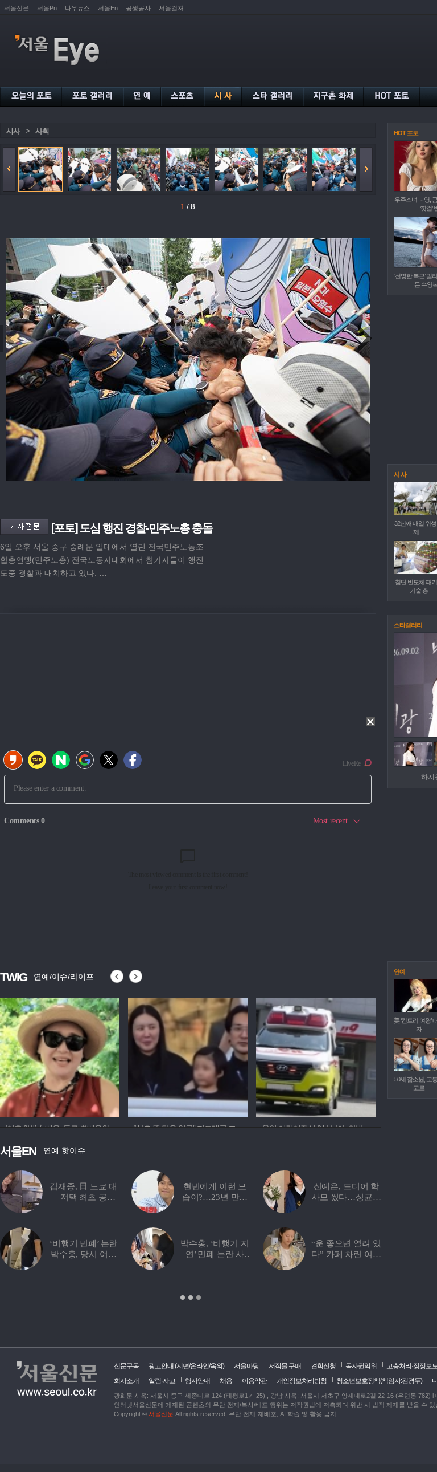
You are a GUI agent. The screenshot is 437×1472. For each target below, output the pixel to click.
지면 (182, 1366)
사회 (42, 131)
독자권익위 (361, 1366)
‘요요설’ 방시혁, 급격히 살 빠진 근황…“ (278, 1254)
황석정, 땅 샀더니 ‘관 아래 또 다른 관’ (147, 1254)
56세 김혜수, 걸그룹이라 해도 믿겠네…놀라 (278, 1197)
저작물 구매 (285, 1366)
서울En (108, 8)
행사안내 (197, 1381)
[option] (59, 1056)
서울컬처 (171, 8)
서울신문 (16, 8)
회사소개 (126, 1381)
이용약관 (254, 1381)
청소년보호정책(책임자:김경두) (379, 1381)
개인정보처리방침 (302, 1381)
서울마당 (246, 1366)
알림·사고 (162, 1381)
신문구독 (126, 1366)
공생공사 (138, 8)
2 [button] (190, 1297)
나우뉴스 (77, 8)
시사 (13, 131)
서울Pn (47, 8)
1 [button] (182, 1297)
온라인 (199, 1366)
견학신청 (323, 1366)
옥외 (216, 1366)
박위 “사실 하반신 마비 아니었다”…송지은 (147, 1197)
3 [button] (198, 1297)
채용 (226, 1381)
